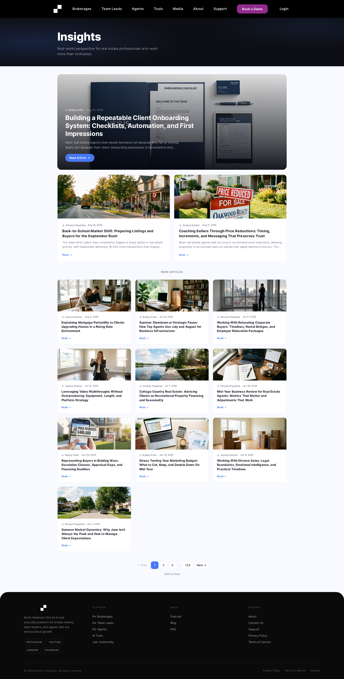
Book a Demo (252, 9)
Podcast (175, 616)
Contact (315, 670)
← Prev (142, 565)
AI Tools (97, 635)
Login (284, 9)
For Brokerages (102, 616)
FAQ (173, 629)
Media (178, 9)
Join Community (103, 642)
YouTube (55, 642)
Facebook (52, 650)
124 (187, 565)
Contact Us (255, 622)
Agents (138, 9)
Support (220, 9)
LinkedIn (32, 650)
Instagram (34, 642)
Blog (173, 622)
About (198, 9)
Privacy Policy (257, 635)
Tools (158, 9)
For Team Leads (102, 622)
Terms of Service (259, 642)
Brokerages (82, 9)
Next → (201, 565)
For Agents (99, 629)
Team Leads (112, 9)
